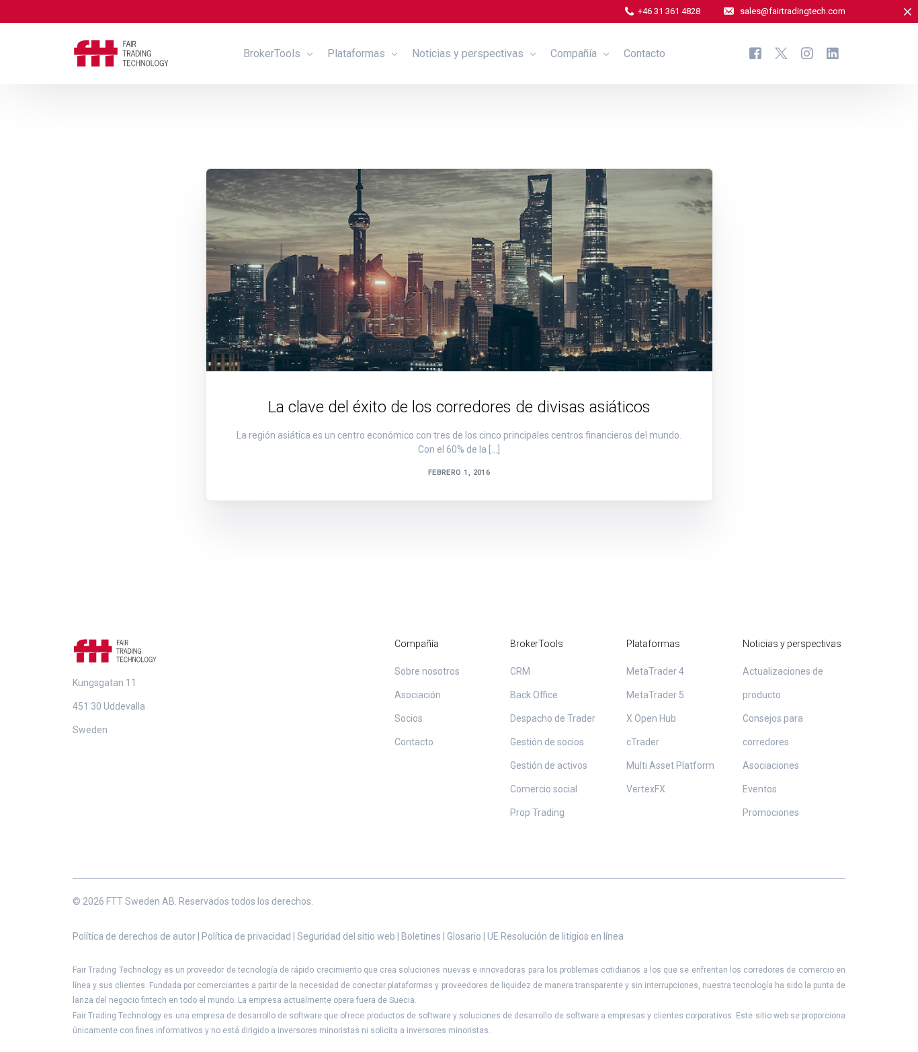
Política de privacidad (246, 936)
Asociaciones (771, 765)
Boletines (421, 936)
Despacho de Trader (552, 718)
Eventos (760, 789)
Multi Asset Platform (670, 765)
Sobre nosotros (427, 671)
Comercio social (543, 789)
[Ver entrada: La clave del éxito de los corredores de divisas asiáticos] (459, 270)
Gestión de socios (547, 742)
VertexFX (645, 789)
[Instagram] (807, 52)
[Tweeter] (781, 52)
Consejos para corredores (294, 197)
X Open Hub (651, 718)
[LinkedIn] (832, 52)
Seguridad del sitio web (346, 936)
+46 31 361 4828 (669, 11)
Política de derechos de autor (134, 936)
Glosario (464, 936)
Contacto (413, 742)
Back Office (534, 694)
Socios (408, 718)
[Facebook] (755, 52)
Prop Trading (537, 812)
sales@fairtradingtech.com (792, 11)
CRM (520, 671)
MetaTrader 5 (655, 694)
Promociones (771, 812)
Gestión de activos (548, 765)
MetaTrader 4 (655, 671)
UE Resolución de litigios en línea (555, 936)
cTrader (642, 742)
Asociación (417, 694)
